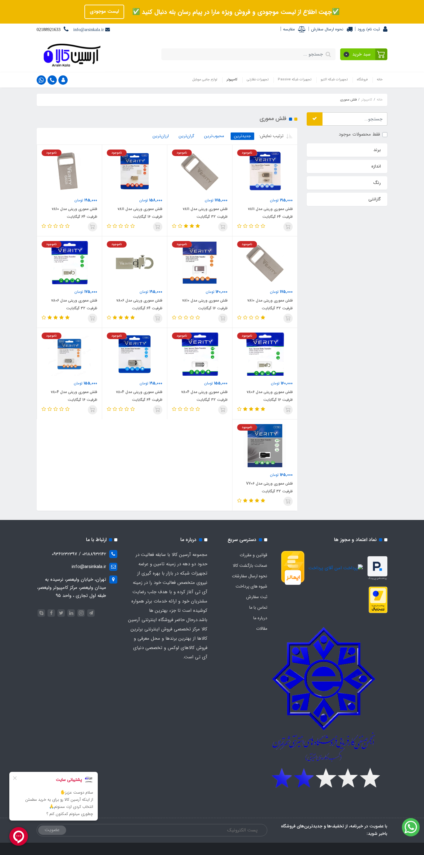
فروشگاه (362, 79)
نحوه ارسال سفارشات (249, 576)
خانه (380, 79)
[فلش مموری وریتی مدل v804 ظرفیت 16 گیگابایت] (134, 354)
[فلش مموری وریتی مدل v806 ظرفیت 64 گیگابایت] (134, 262)
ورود (361, 29)
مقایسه (289, 29)
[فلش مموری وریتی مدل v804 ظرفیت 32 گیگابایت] (200, 354)
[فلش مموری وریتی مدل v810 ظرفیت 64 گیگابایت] (69, 171)
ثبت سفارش (256, 596)
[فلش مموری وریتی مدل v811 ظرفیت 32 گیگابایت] (200, 171)
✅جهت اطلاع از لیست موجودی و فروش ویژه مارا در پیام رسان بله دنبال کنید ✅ (235, 12)
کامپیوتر (232, 79)
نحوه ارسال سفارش (327, 29)
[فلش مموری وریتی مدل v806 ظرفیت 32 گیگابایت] (69, 262)
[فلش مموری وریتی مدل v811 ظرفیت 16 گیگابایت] (134, 171)
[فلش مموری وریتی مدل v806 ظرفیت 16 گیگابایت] (265, 354)
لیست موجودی (104, 11)
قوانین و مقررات (253, 555)
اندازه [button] (376, 166)
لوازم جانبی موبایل (204, 79)
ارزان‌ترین (161, 136)
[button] (364, 54)
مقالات (261, 628)
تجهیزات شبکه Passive (294, 79)
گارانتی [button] (374, 199)
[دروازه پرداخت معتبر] (378, 599)
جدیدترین (242, 136)
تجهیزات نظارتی (257, 79)
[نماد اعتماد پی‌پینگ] (377, 568)
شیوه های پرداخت (251, 586)
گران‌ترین (186, 136)
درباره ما (260, 618)
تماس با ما (258, 607)
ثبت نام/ (372, 29)
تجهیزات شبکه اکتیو (334, 79)
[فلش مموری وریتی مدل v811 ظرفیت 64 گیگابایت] (265, 171)
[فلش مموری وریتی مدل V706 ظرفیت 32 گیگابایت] (265, 445)
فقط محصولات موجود (359, 134)
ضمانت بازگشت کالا (250, 565)
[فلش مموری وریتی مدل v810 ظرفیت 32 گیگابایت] (265, 262)
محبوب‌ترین (214, 136)
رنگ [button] (377, 182)
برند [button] (377, 149)
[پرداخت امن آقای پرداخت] (337, 568)
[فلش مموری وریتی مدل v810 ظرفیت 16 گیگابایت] (200, 262)
